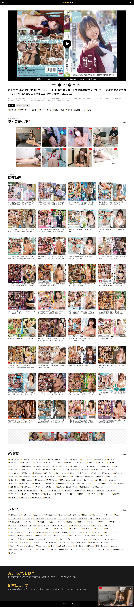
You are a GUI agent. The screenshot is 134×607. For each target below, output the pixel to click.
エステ (105, 543)
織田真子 (93, 494)
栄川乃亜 (71, 494)
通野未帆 (89, 477)
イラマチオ (14, 532)
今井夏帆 (119, 483)
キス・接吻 (75, 529)
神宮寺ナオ (107, 483)
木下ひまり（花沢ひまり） (44, 463)
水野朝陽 (47, 470)
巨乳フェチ (41, 546)
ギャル (99, 529)
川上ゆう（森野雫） (92, 466)
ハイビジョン (61, 529)
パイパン (44, 525)
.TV (67, 2)
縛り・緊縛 (79, 546)
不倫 (73, 525)
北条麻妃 (99, 490)
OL (40, 529)
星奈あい (50, 487)
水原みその (14, 487)
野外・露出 (101, 546)
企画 (12, 525)
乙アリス (81, 463)
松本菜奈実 (25, 483)
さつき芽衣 (84, 470)
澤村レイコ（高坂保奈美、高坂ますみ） (23, 490)
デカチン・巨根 (16, 546)
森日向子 (109, 470)
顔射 (81, 522)
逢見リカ (24, 497)
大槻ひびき (27, 459)
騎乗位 (71, 522)
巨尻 (33, 525)
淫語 (57, 536)
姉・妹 (61, 539)
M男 (90, 546)
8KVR (12, 553)
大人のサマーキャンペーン (78, 539)
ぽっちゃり (42, 550)
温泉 (22, 550)
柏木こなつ (12, 110)
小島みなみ (49, 497)
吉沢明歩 (56, 490)
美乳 (72, 518)
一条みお (50, 483)
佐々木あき (14, 466)
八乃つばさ (97, 470)
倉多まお (94, 473)
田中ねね (36, 470)
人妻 (30, 536)
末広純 (118, 473)
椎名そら (111, 490)
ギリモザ (106, 536)
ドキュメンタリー (60, 525)
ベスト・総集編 (63, 532)
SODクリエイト (24, 110)
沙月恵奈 (101, 463)
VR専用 (32, 539)
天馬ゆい (24, 470)
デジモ (62, 518)
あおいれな (14, 473)
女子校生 (77, 110)
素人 (62, 515)
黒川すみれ (60, 473)
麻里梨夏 (67, 490)
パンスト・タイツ (67, 543)
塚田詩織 (88, 490)
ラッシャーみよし (46, 110)
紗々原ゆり (37, 497)
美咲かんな (72, 470)
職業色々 (81, 543)
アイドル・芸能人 (49, 543)
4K (65, 536)
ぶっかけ (93, 543)
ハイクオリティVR (47, 539)
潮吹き (83, 518)
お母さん (63, 550)
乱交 (21, 536)
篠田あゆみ (38, 483)
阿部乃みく (105, 494)
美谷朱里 (13, 477)
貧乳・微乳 (75, 536)
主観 (87, 532)
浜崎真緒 (74, 459)
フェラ (27, 518)
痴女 (118, 515)
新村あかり (100, 459)
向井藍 (100, 480)
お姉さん (115, 522)
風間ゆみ (13, 470)
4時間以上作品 (16, 522)
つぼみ (66, 477)
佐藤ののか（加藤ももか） (67, 487)
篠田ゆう (40, 459)
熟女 (96, 515)
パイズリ (30, 522)
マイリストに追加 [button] (24, 105)
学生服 (25, 543)
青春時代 (34, 110)
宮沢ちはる (37, 494)
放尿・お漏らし (65, 546)
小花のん (38, 487)
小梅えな (117, 494)
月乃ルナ (95, 483)
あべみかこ (14, 494)
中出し (56, 110)
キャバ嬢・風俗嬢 (91, 536)
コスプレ (29, 529)
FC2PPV (107, 515)
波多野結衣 (14, 459)
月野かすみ (52, 480)
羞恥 (40, 532)
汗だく (13, 550)
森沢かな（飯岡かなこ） (57, 459)
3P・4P (51, 518)
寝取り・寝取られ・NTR (100, 518)
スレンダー (15, 518)
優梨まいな (39, 480)
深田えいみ (107, 473)
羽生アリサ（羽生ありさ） (78, 483)
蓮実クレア (26, 463)
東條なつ (111, 477)
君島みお (117, 466)
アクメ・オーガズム (17, 539)
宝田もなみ (27, 480)
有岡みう (61, 483)
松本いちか (86, 459)
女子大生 (84, 525)
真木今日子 (77, 477)
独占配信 (88, 529)
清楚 (90, 550)
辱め (49, 529)
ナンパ (103, 522)
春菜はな (106, 466)
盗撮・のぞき (15, 529)
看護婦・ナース (102, 550)
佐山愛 (25, 494)
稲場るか (100, 477)
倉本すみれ (76, 466)
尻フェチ (77, 532)
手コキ (50, 532)
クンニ (113, 546)
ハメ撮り (39, 518)
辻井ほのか (25, 477)
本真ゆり (76, 480)
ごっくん (14, 543)
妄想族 (23, 525)
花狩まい (82, 494)
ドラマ (92, 522)
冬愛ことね (14, 480)
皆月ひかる (113, 463)
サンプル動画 (49, 515)
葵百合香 (48, 494)
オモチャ (98, 532)
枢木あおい (39, 466)
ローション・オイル (113, 532)
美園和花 (14, 463)
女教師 (29, 546)
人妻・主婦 (74, 515)
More (124, 122)
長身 (31, 550)
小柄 (84, 110)
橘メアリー (89, 480)
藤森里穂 (37, 473)
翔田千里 (48, 473)
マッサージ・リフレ (110, 539)
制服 (62, 110)
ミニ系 (35, 543)
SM (53, 550)
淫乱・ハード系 (57, 522)
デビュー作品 (28, 532)
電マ (48, 536)
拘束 (12, 536)
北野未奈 (26, 473)
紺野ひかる (65, 480)
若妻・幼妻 (117, 550)
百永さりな (27, 487)
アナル (95, 539)
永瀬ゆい (13, 483)
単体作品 (69, 110)
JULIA (91, 463)
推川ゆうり (59, 470)
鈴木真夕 (13, 497)
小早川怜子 (27, 466)
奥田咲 (78, 490)
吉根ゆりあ (52, 466)
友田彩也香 (85, 487)
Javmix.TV (69, 604)
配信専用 (106, 525)
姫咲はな (64, 466)
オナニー (110, 529)
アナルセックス (77, 550)
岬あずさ (59, 494)
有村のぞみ (83, 473)
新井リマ (45, 490)
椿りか (71, 473)
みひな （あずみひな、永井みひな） (46, 477)
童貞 (52, 546)
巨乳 (89, 110)
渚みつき (69, 463)
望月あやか (97, 487)
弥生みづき (113, 459)
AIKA (60, 463)
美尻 (39, 536)
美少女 (86, 515)
